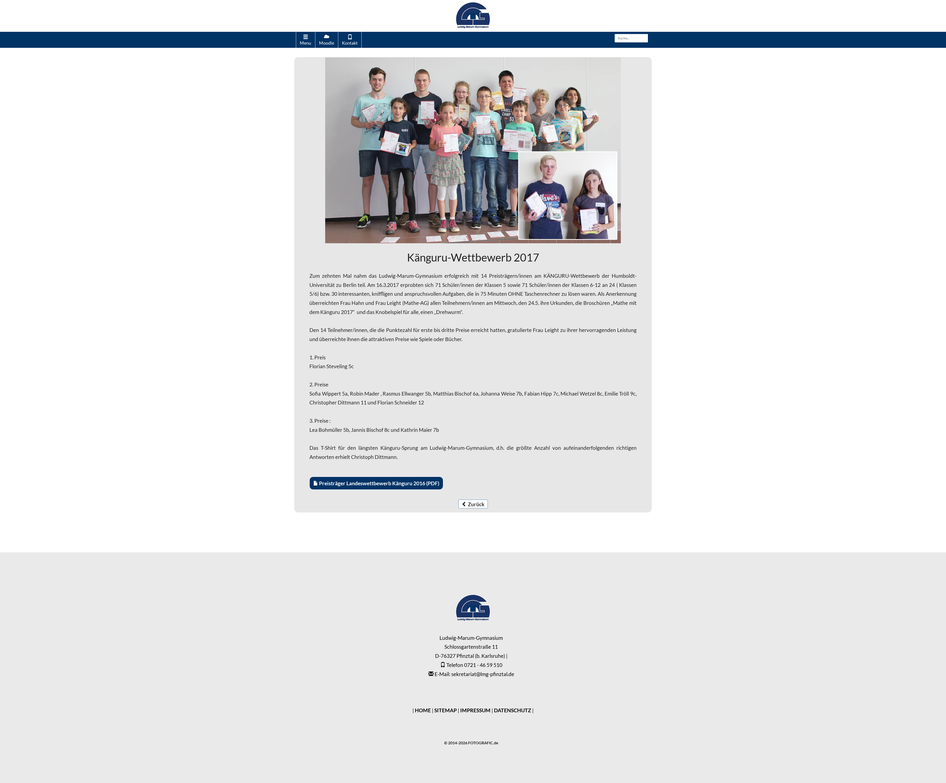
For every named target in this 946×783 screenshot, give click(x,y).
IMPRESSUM (475, 710)
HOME (423, 710)
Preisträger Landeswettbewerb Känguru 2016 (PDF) (378, 483)
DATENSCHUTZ (512, 710)
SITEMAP (445, 710)
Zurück (476, 504)
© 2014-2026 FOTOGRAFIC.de (471, 742)
